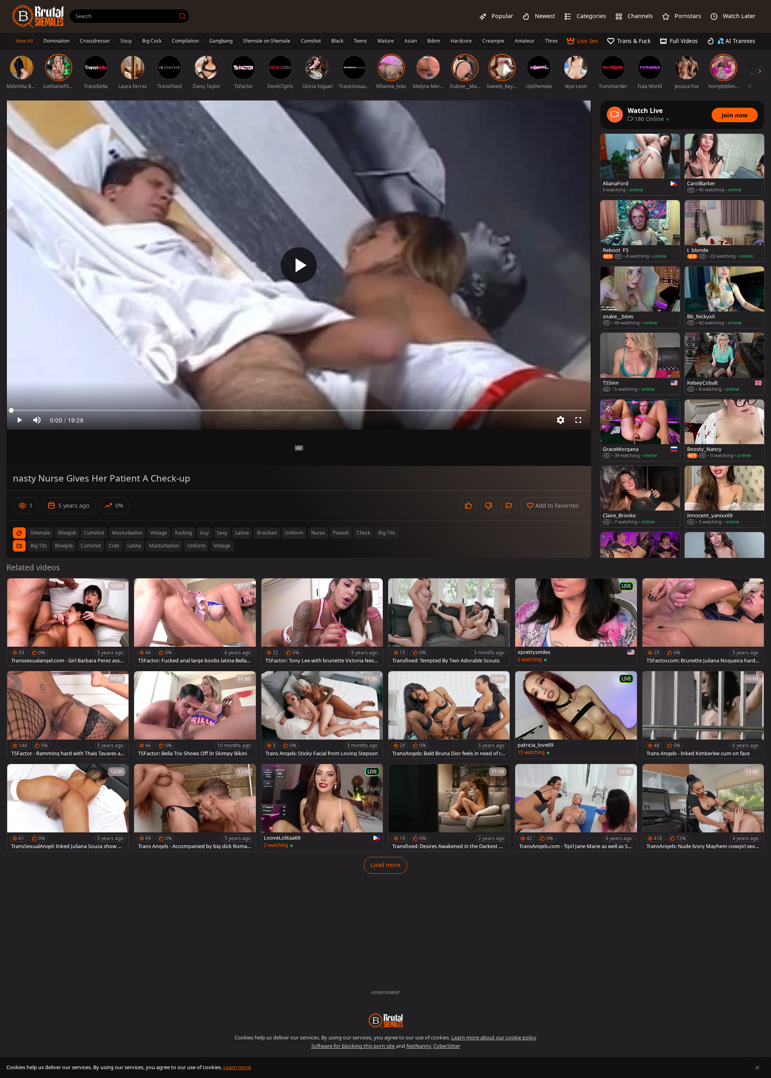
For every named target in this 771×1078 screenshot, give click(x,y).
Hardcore (461, 40)
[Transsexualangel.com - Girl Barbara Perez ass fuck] (67, 622)
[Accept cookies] (757, 1067)
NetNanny (418, 1045)
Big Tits (39, 545)
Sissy (126, 40)
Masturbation (164, 545)
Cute (114, 545)
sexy (222, 532)
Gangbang (221, 40)
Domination (56, 40)
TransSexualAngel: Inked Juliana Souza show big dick (66, 846)
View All (24, 40)
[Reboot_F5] (640, 231)
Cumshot (311, 40)
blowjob (67, 532)
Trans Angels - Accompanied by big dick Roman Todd (194, 846)
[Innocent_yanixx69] (724, 496)
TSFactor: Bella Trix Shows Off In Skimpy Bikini (192, 753)
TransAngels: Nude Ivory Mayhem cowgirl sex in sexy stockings (702, 846)
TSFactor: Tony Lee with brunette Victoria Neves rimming (321, 660)
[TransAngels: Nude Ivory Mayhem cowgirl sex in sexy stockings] (703, 807)
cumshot (94, 532)
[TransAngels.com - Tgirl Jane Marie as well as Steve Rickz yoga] (575, 807)
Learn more (237, 1067)
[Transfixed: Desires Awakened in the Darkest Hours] (449, 807)
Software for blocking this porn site (353, 1045)
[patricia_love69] (575, 714)
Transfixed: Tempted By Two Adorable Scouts (446, 660)
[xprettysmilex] (575, 622)
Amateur (524, 40)
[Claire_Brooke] (640, 496)
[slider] (298, 410)
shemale (40, 532)
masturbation (127, 532)
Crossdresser (95, 40)
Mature (385, 40)
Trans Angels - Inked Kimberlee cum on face (698, 753)
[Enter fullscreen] (578, 420)
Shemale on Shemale (266, 40)
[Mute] (37, 420)
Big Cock (151, 40)
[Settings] (561, 420)
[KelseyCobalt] (724, 363)
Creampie (493, 40)
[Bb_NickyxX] (724, 297)
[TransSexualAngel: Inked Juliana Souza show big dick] (67, 807)
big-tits (386, 532)
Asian (410, 40)
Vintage (222, 545)
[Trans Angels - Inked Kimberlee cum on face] (703, 714)
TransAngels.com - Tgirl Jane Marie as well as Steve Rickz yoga (575, 846)
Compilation (185, 40)
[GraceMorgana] (640, 430)
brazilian (267, 532)
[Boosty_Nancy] (724, 430)
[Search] (182, 16)
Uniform (196, 545)
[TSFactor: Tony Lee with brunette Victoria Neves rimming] (322, 622)
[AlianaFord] (640, 164)
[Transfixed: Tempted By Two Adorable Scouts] (449, 622)
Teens (360, 40)
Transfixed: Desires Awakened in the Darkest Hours (449, 846)
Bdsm (433, 40)
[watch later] (16, 588)
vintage (158, 532)
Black (337, 40)
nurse (318, 532)
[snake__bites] (640, 297)
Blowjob (64, 545)
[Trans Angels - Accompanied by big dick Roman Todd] (194, 807)
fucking (183, 532)
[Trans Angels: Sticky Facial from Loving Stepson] (322, 714)
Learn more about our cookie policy (493, 1037)
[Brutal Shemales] (37, 16)
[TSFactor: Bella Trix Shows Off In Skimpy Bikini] (194, 714)
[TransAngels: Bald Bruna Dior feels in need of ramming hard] (449, 714)
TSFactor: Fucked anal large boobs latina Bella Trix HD (194, 660)
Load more (385, 865)
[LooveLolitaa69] (322, 807)
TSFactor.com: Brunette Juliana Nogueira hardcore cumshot (702, 660)
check (363, 532)
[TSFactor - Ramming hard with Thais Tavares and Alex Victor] (67, 714)
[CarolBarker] (724, 164)
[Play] (299, 265)
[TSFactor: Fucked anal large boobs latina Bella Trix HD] (194, 622)
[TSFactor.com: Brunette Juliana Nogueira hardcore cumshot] (703, 622)
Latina (134, 545)
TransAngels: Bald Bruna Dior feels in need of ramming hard (448, 753)
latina (242, 532)
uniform (294, 532)
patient (341, 532)
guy (204, 532)
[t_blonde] (724, 231)
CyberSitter (446, 1045)
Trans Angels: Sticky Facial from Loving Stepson (321, 753)
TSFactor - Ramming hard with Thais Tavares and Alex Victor (67, 753)
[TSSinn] (640, 363)
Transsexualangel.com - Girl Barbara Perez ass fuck (66, 660)
